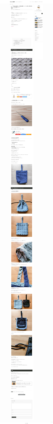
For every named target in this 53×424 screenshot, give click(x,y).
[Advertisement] (21, 32)
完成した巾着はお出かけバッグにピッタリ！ (18, 43)
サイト (12, 414)
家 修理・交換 (37, 34)
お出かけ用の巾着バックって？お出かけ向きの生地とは (19, 40)
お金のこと (36, 33)
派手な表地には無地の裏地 (17, 42)
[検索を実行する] (42, 13)
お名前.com (12, 26)
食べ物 (36, 40)
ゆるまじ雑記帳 (12, 1)
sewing (36, 32)
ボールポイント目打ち (17, 131)
